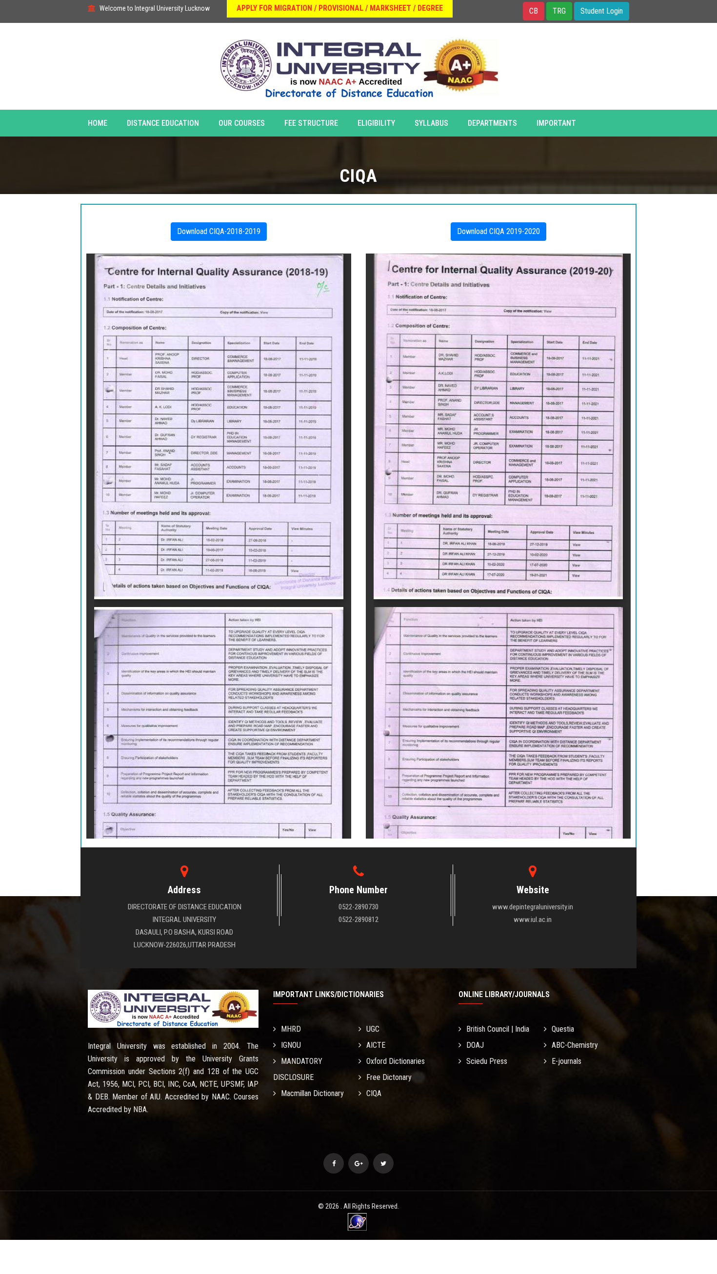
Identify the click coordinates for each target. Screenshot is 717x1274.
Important (556, 123)
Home (97, 123)
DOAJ (475, 1045)
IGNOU (291, 1045)
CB (533, 11)
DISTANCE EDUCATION (163, 123)
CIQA (373, 1093)
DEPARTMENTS (492, 123)
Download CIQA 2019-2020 (498, 231)
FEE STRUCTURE (311, 123)
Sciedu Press (486, 1061)
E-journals (566, 1061)
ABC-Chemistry (575, 1045)
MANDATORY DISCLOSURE (297, 1069)
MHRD (291, 1029)
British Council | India (497, 1029)
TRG (559, 11)
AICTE (375, 1045)
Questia (563, 1029)
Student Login (601, 11)
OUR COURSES (242, 123)
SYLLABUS (431, 123)
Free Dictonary (389, 1077)
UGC (372, 1029)
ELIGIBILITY (376, 123)
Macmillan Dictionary (312, 1093)
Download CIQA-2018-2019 (218, 231)
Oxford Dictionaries (395, 1061)
